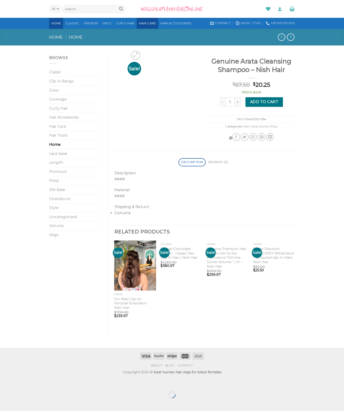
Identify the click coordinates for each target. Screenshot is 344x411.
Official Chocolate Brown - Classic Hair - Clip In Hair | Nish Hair (179, 253)
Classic (72, 23)
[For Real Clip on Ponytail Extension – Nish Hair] (135, 265)
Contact (185, 365)
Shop (54, 180)
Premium (91, 23)
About (156, 365)
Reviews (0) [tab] (218, 162)
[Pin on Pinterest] (261, 137)
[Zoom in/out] (18, 383)
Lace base (58, 153)
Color (54, 90)
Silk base (57, 189)
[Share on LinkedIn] (270, 137)
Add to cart (264, 102)
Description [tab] (192, 162)
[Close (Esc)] (4, 383)
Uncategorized (63, 217)
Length (56, 162)
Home (56, 23)
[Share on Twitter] (245, 137)
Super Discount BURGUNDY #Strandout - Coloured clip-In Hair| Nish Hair (273, 255)
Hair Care (147, 23)
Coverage (58, 99)
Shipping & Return (131, 207)
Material (122, 190)
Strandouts (59, 199)
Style (54, 208)
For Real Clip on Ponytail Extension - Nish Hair (131, 303)
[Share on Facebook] (236, 137)
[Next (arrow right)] (18, 402)
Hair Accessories (175, 23)
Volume (56, 226)
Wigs (107, 23)
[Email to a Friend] (253, 137)
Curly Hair (125, 23)
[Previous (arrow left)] (4, 402)
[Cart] (292, 9)
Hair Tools (58, 135)
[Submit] (121, 9)
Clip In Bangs (61, 81)
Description (125, 173)
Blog (170, 365)
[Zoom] (135, 55)
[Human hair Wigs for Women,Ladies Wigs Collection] (172, 9)
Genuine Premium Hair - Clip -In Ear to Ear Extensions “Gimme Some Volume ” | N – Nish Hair (228, 258)
